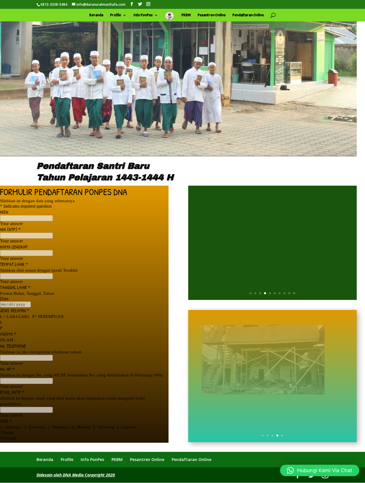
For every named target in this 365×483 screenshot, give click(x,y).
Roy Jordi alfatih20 (237, 239)
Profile (115, 15)
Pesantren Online (212, 15)
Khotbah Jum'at (248, 245)
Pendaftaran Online (248, 15)
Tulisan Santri (274, 245)
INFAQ (272, 431)
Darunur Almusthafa (298, 239)
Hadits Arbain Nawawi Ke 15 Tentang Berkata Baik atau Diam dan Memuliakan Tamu (272, 220)
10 (294, 293)
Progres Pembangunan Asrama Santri (272, 398)
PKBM (186, 15)
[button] (319, 470)
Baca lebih (272, 269)
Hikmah (324, 239)
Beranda (96, 15)
